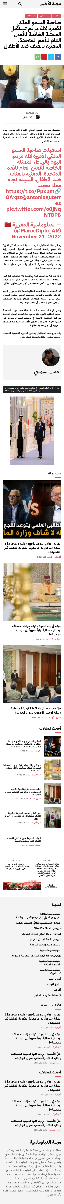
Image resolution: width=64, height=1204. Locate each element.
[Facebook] (58, 57)
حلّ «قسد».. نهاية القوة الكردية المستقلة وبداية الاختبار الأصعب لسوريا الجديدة (36, 710)
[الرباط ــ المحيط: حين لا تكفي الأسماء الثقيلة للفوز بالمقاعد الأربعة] (52, 841)
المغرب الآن (31, 15)
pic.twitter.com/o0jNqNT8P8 (33, 212)
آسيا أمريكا (56, 639)
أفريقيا (58, 557)
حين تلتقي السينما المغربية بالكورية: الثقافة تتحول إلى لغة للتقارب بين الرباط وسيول (23, 816)
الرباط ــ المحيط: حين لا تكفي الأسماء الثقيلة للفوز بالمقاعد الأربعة (24, 840)
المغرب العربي (44, 15)
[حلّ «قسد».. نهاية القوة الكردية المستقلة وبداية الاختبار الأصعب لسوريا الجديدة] (32, 674)
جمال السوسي (29, 117)
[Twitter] (51, 57)
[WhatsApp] (37, 57)
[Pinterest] (44, 57)
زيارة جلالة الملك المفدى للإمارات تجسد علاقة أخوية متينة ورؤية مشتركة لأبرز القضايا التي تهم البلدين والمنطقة (32, 389)
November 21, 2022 (36, 237)
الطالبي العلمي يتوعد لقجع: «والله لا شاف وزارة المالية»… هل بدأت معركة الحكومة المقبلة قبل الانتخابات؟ (32, 547)
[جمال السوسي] (38, 117)
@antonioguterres (41, 200)
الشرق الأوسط (54, 717)
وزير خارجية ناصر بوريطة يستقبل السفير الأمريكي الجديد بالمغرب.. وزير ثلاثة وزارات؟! (17, 866)
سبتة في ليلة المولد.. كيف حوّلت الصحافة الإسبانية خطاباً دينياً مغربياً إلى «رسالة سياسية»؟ (36, 630)
